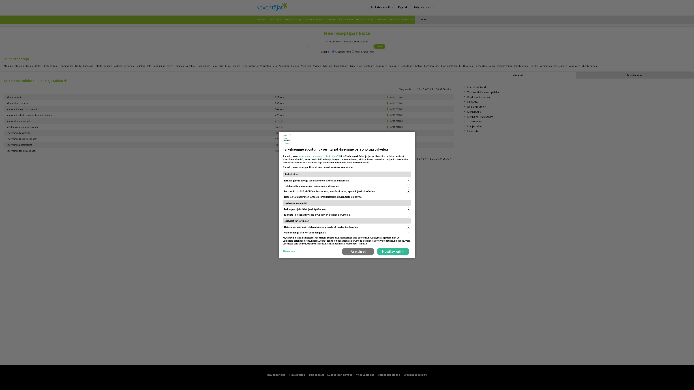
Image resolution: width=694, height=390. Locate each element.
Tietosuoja (289, 251)
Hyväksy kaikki (393, 252)
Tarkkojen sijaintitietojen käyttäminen (305, 209)
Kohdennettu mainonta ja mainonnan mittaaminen (312, 185)
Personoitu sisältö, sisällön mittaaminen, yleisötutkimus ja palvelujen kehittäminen (330, 191)
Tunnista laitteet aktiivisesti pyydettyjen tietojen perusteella (317, 214)
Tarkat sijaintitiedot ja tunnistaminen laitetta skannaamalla (316, 180)
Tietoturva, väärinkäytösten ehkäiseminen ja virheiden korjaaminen (321, 227)
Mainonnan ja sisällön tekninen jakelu (305, 232)
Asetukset (358, 252)
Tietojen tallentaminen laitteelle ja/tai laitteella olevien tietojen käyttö (323, 196)
